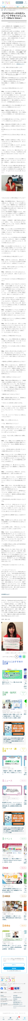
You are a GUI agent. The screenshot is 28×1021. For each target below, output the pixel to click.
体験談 (5, 9)
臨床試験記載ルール (17, 1002)
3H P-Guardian (4, 1003)
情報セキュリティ (17, 1000)
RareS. (2, 995)
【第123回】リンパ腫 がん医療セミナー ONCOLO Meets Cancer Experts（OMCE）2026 (12, 860)
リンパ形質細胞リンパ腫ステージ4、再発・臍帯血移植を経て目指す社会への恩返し (12, 917)
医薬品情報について (17, 1004)
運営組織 (15, 995)
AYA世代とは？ (5, 594)
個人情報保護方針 (17, 997)
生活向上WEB (4, 998)
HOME (2, 9)
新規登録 (14, 968)
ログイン (14, 964)
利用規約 (15, 999)
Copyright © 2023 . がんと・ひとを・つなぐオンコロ (14, 1013)
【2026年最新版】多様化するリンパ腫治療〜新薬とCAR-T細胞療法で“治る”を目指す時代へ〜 (12, 890)
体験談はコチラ (20, 64)
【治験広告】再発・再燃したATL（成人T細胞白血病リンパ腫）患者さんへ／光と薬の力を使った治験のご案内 (12, 716)
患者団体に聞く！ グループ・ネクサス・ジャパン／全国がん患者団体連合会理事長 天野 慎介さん (12, 947)
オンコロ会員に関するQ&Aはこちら (14, 970)
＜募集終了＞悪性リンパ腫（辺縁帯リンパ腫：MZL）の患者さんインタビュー (12, 772)
